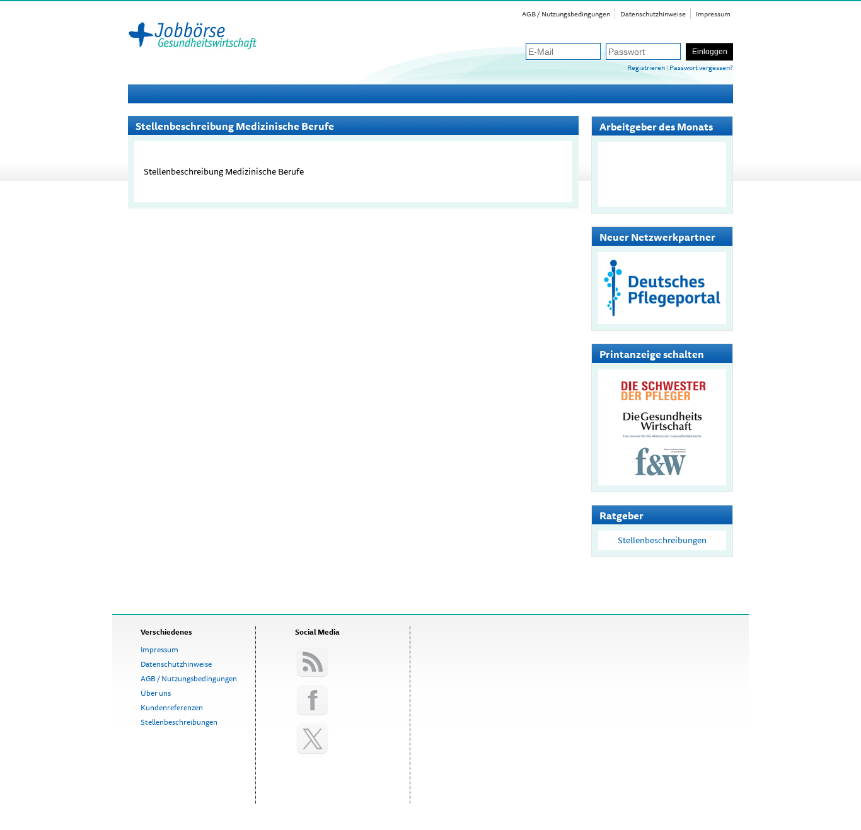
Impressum (713, 13)
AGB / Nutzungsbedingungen (566, 13)
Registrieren (646, 67)
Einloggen (709, 51)
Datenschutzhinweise (653, 13)
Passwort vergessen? (701, 67)
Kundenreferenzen (172, 707)
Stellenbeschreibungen (662, 540)
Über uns (156, 693)
